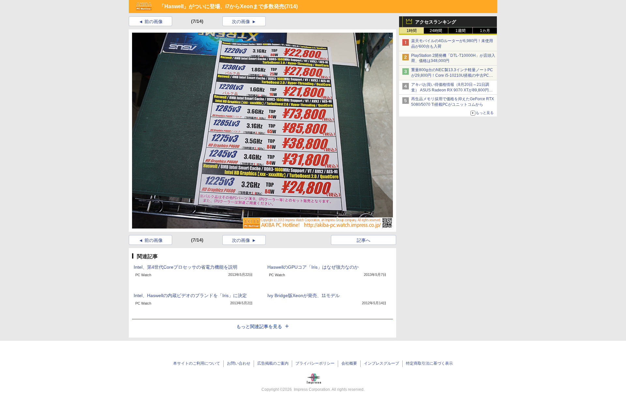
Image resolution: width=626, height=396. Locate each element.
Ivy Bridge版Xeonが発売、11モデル (303, 295)
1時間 (412, 30)
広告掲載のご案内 (273, 363)
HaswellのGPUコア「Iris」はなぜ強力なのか (313, 267)
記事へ (363, 240)
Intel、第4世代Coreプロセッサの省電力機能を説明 (185, 267)
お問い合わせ (238, 363)
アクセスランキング (435, 21)
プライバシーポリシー (315, 363)
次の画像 (241, 21)
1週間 (460, 30)
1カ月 (485, 30)
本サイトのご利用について (196, 363)
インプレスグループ (381, 363)
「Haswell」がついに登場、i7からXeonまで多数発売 (221, 6)
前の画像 (153, 21)
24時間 (436, 30)
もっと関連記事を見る (259, 326)
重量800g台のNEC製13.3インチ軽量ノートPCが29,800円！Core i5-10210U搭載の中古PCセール (452, 75)
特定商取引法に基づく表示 (429, 363)
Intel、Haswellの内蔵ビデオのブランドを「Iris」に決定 (190, 295)
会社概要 (349, 363)
